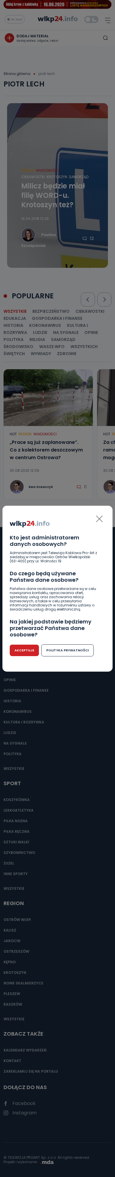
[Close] (99, 518)
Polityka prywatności (67, 650)
